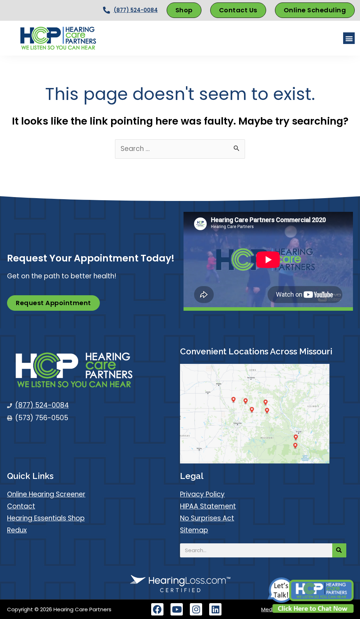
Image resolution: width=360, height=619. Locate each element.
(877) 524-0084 (136, 10)
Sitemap (194, 530)
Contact (21, 506)
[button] (349, 38)
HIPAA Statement (208, 506)
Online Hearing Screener (46, 494)
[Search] (339, 550)
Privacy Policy (202, 494)
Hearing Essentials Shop (46, 518)
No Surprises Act (207, 518)
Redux (17, 530)
